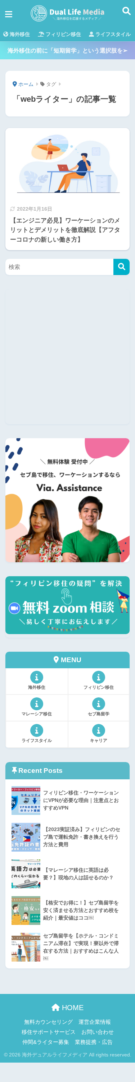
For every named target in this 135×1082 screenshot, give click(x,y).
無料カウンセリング (48, 1022)
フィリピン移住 (62, 34)
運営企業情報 (94, 1022)
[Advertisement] (67, 356)
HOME (72, 1008)
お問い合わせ (97, 1032)
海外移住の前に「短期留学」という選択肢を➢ (67, 50)
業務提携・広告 (94, 1042)
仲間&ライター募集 (45, 1042)
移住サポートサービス (49, 1032)
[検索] (121, 267)
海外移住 (19, 34)
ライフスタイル (112, 34)
